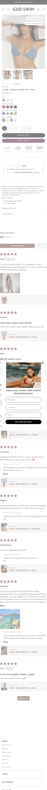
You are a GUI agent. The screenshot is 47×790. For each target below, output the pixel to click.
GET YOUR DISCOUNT (23, 422)
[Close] (42, 363)
